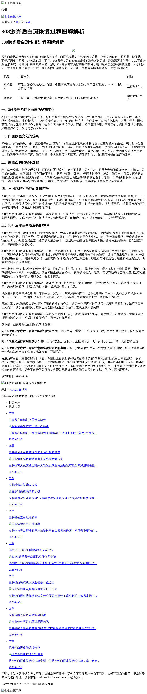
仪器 (27, 21)
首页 (19, 21)
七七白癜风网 (18, 389)
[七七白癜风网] (11, 16)
